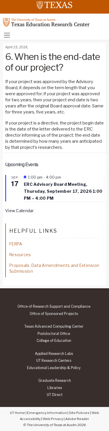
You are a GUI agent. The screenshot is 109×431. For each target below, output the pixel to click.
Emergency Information (47, 413)
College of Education (54, 341)
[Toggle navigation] (7, 35)
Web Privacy (53, 419)
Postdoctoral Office (53, 334)
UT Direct (54, 395)
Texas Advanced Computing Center (53, 326)
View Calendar (19, 210)
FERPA (15, 243)
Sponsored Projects (54, 314)
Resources (20, 254)
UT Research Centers (53, 361)
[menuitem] (54, 306)
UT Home (17, 413)
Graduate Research (54, 381)
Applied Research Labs (54, 354)
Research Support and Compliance (53, 307)
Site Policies (79, 413)
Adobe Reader (77, 419)
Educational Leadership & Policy (54, 368)
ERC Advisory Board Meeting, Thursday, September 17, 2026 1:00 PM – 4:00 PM (63, 191)
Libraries (54, 388)
